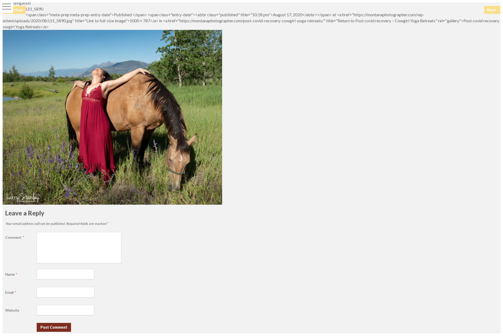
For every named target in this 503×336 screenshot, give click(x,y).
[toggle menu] (6, 6)
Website (12, 310)
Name (11, 274)
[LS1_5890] (111, 202)
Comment (14, 237)
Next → (493, 10)
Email (10, 292)
